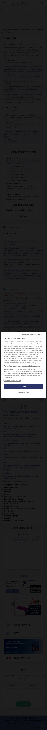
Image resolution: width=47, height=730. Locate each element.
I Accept (23, 387)
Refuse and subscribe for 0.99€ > (33, 335)
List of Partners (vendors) (12, 380)
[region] (23, 365)
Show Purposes (23, 392)
